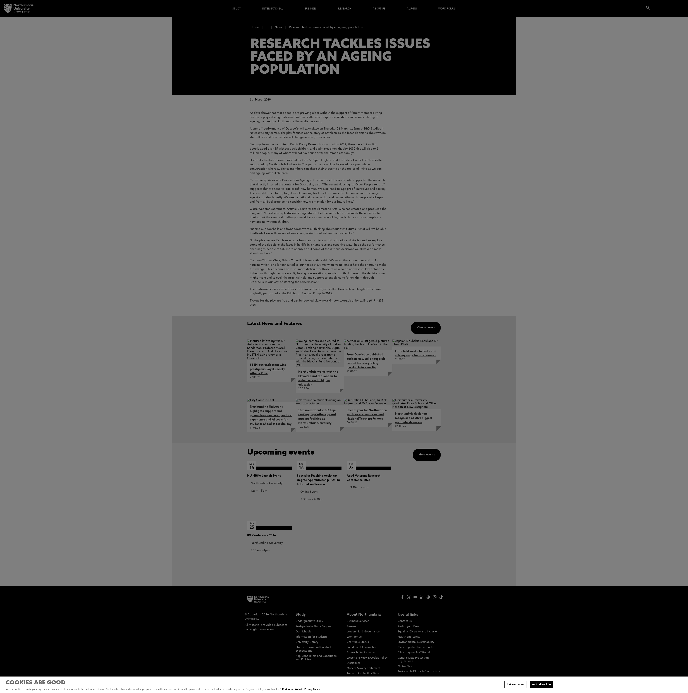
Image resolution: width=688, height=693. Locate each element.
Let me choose (515, 684)
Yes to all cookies (541, 684)
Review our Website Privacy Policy (301, 689)
